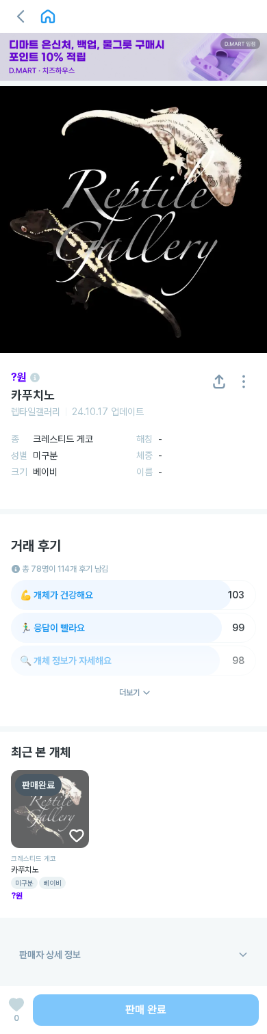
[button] (20, 16)
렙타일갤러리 (35, 411)
